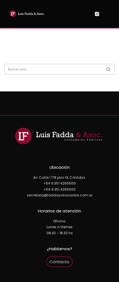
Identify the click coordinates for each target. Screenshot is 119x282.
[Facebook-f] (104, 14)
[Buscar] (108, 69)
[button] (62, 14)
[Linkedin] (111, 14)
